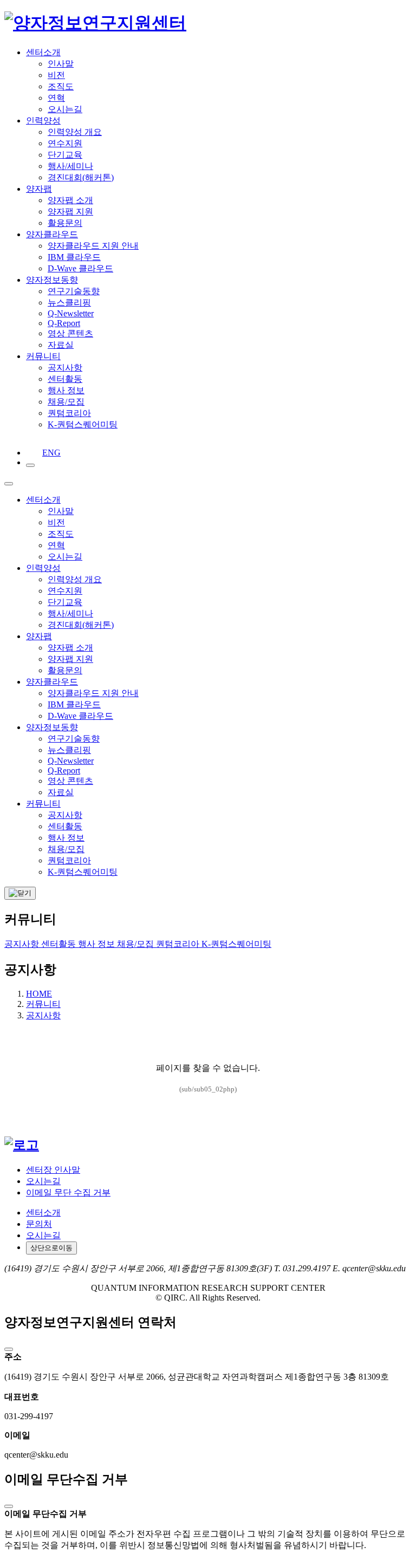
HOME (39, 993)
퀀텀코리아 (179, 943)
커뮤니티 (43, 1004)
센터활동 (59, 943)
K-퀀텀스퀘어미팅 (236, 943)
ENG (45, 452)
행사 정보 (97, 943)
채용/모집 (136, 943)
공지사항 (22, 943)
